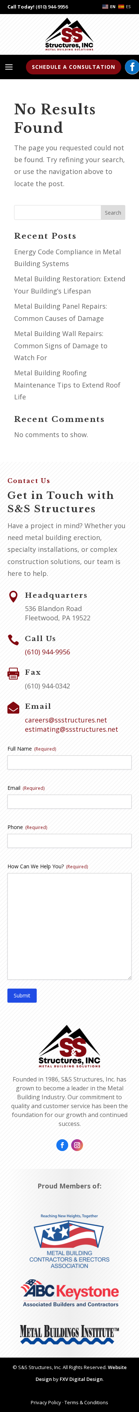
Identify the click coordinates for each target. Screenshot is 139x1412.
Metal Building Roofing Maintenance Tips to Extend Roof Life (67, 384)
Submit (22, 995)
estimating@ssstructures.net (71, 729)
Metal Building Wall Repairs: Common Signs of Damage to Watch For (60, 345)
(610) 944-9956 (52, 6)
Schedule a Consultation (73, 66)
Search (113, 212)
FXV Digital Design (81, 1379)
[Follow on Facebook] (62, 1145)
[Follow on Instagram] (77, 1145)
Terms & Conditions (86, 1402)
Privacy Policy (46, 1402)
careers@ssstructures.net (66, 719)
